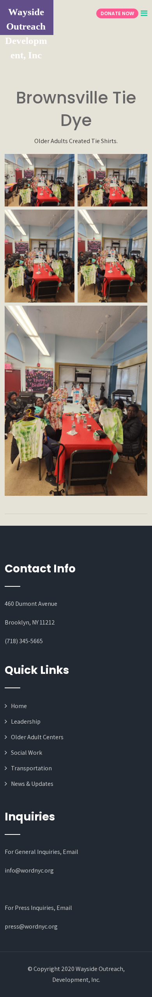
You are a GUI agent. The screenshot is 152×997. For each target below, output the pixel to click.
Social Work (26, 753)
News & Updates (32, 784)
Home (19, 706)
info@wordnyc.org (29, 870)
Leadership (26, 721)
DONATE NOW (117, 13)
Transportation (31, 768)
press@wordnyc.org (31, 926)
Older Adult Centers (37, 737)
